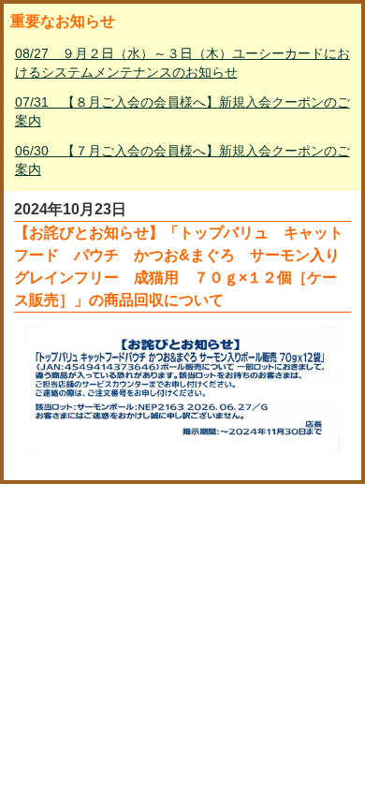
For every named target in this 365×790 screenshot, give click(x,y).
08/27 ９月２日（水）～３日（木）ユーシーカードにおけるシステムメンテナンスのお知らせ (182, 63)
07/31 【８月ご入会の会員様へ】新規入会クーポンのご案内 (182, 111)
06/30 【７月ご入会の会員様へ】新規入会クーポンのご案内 (182, 160)
